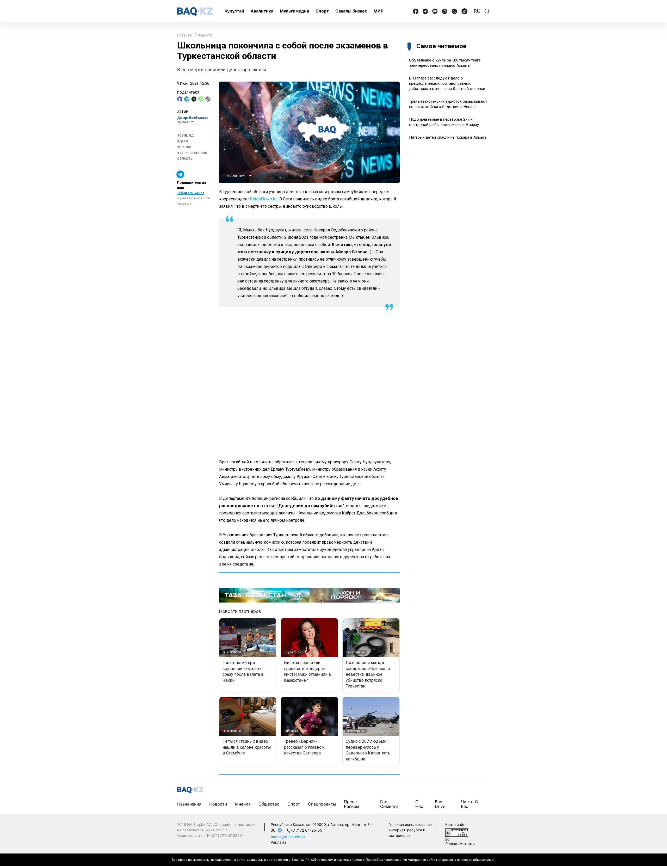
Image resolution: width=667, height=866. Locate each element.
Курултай (234, 11)
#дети (182, 141)
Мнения (243, 804)
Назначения (189, 804)
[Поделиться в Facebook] (179, 99)
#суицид (185, 135)
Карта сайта (456, 824)
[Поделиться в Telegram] (186, 99)
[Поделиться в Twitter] (193, 99)
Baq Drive (440, 804)
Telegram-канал (190, 193)
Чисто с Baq (469, 804)
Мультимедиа (294, 11)
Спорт (322, 11)
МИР (378, 11)
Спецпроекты (322, 804)
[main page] (195, 11)
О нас (419, 804)
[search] (487, 11)
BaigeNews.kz (263, 198)
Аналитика (262, 11)
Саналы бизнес (351, 11)
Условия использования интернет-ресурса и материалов (410, 830)
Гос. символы (389, 804)
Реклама (278, 842)
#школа (184, 147)
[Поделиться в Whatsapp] (200, 99)
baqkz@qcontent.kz (288, 836)
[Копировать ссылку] (208, 99)
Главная (184, 35)
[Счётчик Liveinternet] (456, 832)
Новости (204, 35)
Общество (269, 804)
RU (477, 11)
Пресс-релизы (351, 804)
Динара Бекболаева (192, 118)
